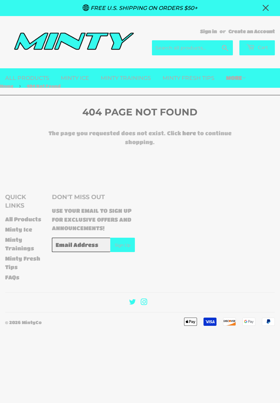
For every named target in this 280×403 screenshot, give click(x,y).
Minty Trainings (126, 78)
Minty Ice (75, 78)
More (234, 77)
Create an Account (251, 31)
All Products (27, 78)
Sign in (208, 31)
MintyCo (32, 322)
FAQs (12, 277)
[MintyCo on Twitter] (132, 302)
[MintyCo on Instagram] (144, 302)
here (189, 133)
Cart (262, 47)
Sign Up (122, 245)
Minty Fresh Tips (188, 78)
